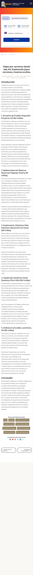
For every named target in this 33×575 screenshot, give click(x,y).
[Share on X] (17, 439)
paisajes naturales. (22, 432)
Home (4, 54)
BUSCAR (16, 39)
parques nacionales (9, 428)
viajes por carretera (22, 420)
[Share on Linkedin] (20, 439)
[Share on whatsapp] (23, 439)
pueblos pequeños (23, 428)
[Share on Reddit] (15, 439)
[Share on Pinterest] (12, 439)
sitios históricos (9, 432)
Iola (5, 420)
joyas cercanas (9, 424)
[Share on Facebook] (10, 439)
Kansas (11, 420)
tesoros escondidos (22, 424)
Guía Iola (12, 54)
